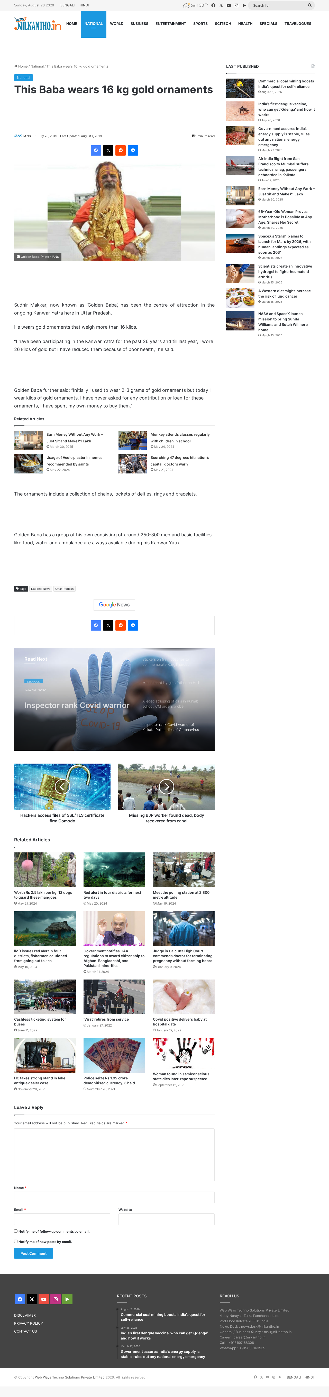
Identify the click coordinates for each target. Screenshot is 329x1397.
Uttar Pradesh (64, 589)
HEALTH (245, 23)
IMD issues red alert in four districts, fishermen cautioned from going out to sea (40, 956)
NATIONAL (94, 23)
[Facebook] (96, 150)
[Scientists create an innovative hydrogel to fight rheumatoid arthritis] (240, 273)
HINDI (84, 5)
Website (125, 1210)
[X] (108, 150)
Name (20, 1188)
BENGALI (67, 5)
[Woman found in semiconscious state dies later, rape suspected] (184, 1053)
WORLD (116, 23)
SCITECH (223, 23)
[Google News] (114, 605)
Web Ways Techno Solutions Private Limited (70, 1377)
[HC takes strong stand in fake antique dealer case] (45, 1055)
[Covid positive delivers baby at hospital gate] (184, 997)
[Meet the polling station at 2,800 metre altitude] (184, 869)
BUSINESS (139, 23)
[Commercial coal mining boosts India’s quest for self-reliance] (240, 88)
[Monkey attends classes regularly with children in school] (132, 440)
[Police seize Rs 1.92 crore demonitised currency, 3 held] (114, 1055)
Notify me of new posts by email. (45, 1242)
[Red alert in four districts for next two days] (114, 869)
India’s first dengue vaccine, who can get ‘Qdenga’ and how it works (286, 109)
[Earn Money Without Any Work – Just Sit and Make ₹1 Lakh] (28, 440)
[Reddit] (120, 150)
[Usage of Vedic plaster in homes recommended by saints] (28, 463)
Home (22, 66)
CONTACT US (25, 1331)
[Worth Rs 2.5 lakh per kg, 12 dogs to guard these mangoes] (45, 869)
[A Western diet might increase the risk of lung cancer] (240, 298)
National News (40, 589)
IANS (27, 136)
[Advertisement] (164, 42)
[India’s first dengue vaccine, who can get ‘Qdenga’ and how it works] (240, 111)
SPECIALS (268, 23)
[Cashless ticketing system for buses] (45, 997)
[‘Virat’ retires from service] (114, 997)
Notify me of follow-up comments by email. (54, 1231)
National (37, 66)
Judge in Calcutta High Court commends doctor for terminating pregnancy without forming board (183, 956)
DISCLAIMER (25, 1315)
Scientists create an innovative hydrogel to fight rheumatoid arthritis (285, 271)
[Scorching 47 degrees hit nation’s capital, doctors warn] (132, 463)
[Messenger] (133, 150)
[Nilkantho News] (37, 23)
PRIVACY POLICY (28, 1323)
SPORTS (200, 23)
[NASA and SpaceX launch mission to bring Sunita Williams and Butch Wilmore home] (240, 320)
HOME (71, 23)
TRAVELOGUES (298, 23)
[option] (114, 699)
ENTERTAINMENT (171, 23)
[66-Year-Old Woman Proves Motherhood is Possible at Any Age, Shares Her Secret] (240, 218)
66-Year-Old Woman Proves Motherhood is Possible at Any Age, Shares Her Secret (285, 216)
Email (20, 1210)
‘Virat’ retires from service (106, 1019)
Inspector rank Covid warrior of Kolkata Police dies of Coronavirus (77, 701)
